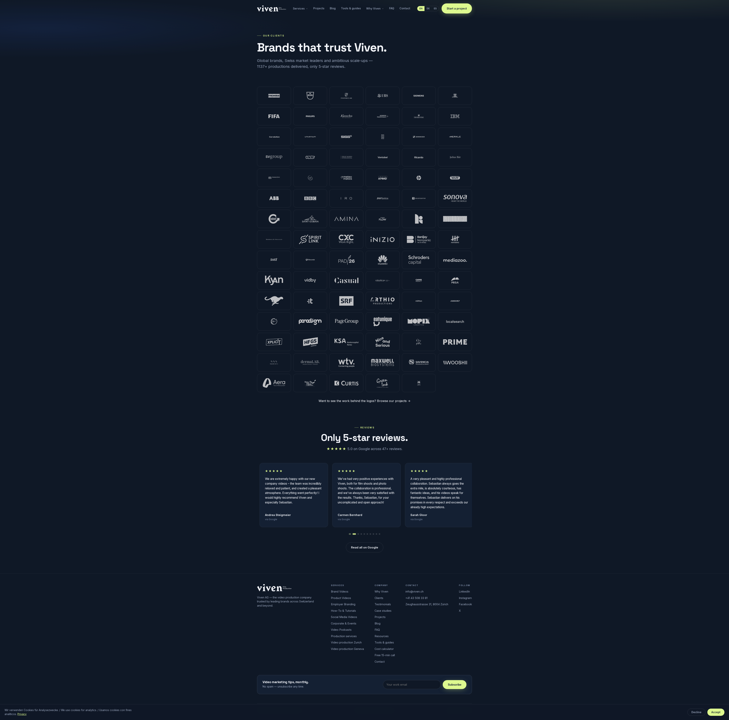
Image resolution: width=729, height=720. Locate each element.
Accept (715, 712)
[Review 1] (349, 534)
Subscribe (454, 684)
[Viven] (274, 587)
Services (299, 8)
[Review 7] (370, 534)
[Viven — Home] (271, 9)
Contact (404, 8)
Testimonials (383, 604)
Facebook (465, 604)
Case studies (383, 610)
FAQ (391, 8)
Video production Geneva (347, 648)
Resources (382, 636)
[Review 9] (376, 534)
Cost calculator (384, 648)
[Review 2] (354, 534)
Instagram (465, 598)
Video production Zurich (346, 642)
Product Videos (341, 598)
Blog (333, 8)
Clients (379, 598)
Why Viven (373, 8)
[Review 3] (358, 534)
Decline (696, 712)
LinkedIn (464, 591)
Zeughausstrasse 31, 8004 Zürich (427, 604)
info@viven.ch (415, 591)
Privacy (22, 714)
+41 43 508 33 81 (417, 598)
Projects (318, 8)
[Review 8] (373, 534)
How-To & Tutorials (343, 610)
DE (428, 8)
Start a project (457, 8)
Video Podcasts (341, 629)
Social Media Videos (344, 617)
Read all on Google (364, 547)
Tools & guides (351, 8)
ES (435, 8)
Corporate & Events (343, 623)
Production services (344, 636)
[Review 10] (379, 534)
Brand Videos (339, 591)
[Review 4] (361, 534)
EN (420, 8)
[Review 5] (364, 534)
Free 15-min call (385, 655)
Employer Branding (343, 604)
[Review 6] (367, 534)
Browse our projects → (393, 401)
